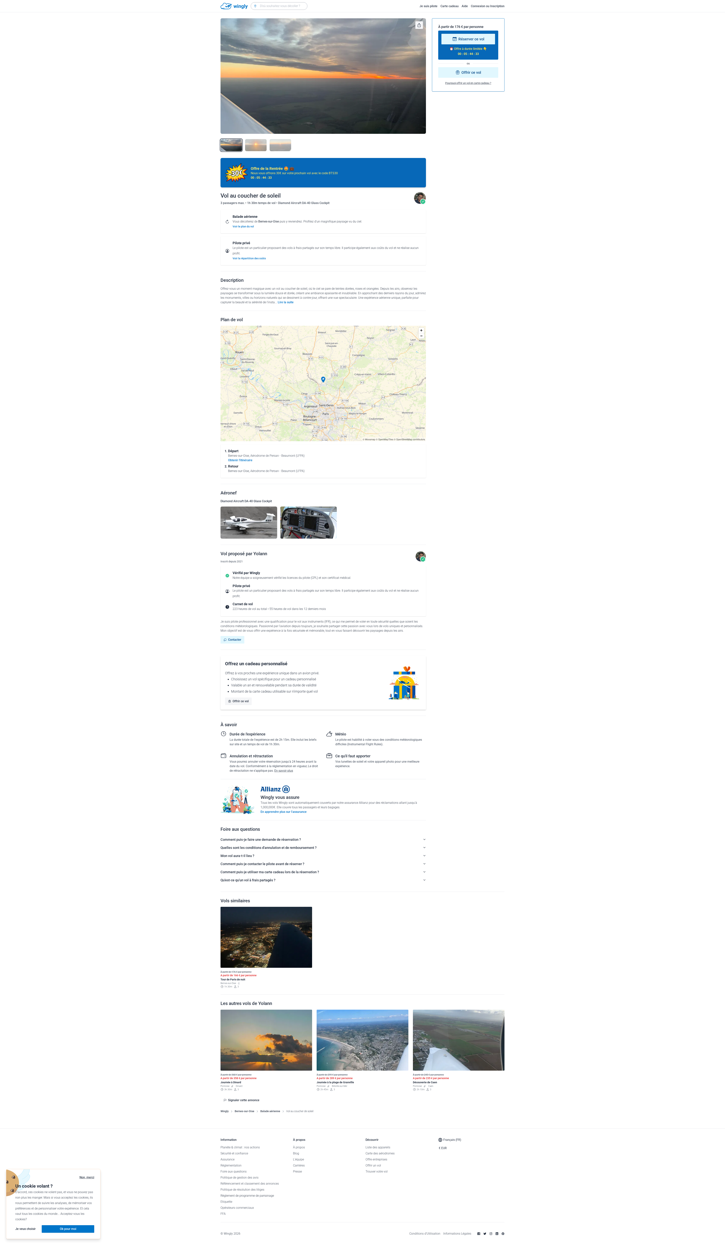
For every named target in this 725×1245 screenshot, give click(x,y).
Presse (297, 1171)
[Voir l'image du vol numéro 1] (231, 145)
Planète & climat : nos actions (240, 1147)
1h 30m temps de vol (261, 203)
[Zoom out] (421, 336)
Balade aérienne (270, 1111)
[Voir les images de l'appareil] (249, 523)
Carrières (299, 1165)
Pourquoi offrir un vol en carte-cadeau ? (468, 82)
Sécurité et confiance (234, 1153)
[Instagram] (490, 1233)
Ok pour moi (68, 1229)
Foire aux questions (234, 1171)
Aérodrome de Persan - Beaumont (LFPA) (277, 455)
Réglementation (231, 1165)
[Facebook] (478, 1233)
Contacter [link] (234, 639)
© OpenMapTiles (384, 439)
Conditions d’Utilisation (424, 1233)
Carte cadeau (449, 6)
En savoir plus (283, 770)
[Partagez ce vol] (419, 25)
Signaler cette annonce (243, 1100)
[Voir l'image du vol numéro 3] (280, 145)
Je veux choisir (25, 1229)
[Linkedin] (496, 1233)
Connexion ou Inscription (487, 6)
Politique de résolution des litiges (242, 1189)
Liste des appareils (378, 1147)
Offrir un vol (373, 1165)
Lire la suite (286, 302)
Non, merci (86, 1177)
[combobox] (279, 6)
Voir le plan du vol (243, 226)
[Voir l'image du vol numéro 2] (256, 145)
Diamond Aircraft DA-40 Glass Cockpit (303, 203)
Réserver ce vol (471, 39)
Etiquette (226, 1201)
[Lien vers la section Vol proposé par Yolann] (420, 203)
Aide (465, 6)
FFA (223, 1214)
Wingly (225, 1111)
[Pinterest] (502, 1233)
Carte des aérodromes (380, 1153)
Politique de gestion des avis (239, 1177)
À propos (299, 1147)
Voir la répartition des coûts (249, 258)
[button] (323, 379)
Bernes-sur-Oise (244, 1111)
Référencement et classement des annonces (250, 1183)
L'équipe (298, 1159)
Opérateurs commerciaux (237, 1208)
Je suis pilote (428, 6)
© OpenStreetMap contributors (409, 439)
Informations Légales (457, 1233)
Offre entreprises (376, 1159)
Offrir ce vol (241, 701)
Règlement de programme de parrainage (247, 1195)
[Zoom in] (421, 330)
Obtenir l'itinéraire (240, 460)
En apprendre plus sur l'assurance (284, 812)
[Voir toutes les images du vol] (323, 76)
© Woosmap (369, 439)
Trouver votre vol (377, 1171)
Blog (296, 1153)
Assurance (227, 1159)
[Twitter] (484, 1233)
